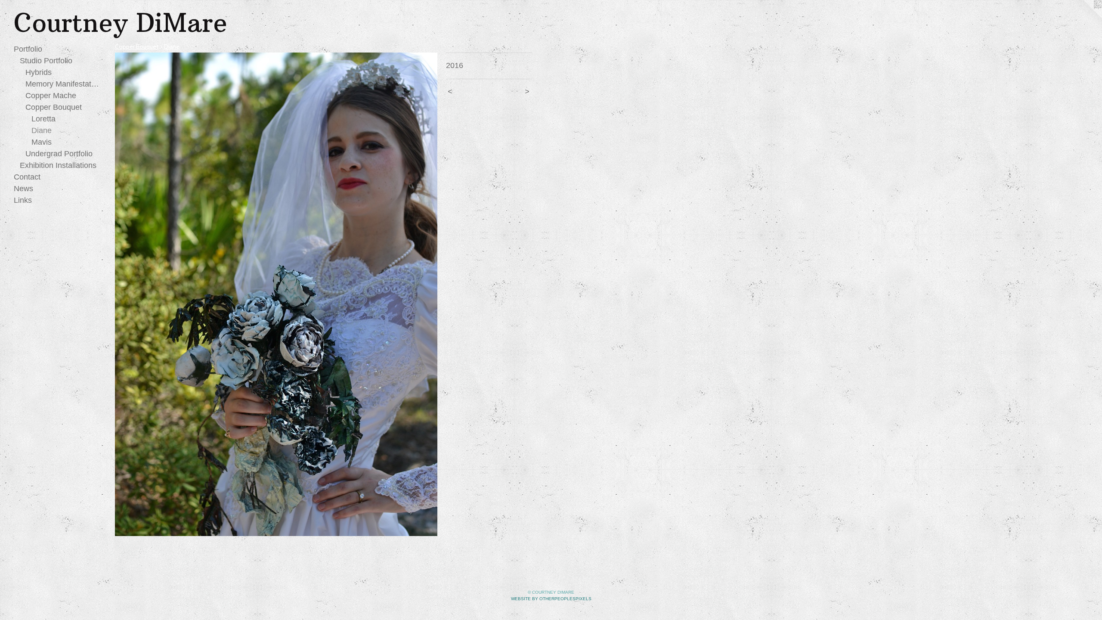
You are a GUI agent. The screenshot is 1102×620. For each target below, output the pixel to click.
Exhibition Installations (58, 165)
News (23, 188)
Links (23, 200)
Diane (41, 130)
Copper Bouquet (53, 107)
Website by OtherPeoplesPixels (551, 598)
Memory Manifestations (62, 84)
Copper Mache (50, 95)
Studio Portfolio (46, 60)
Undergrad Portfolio (59, 153)
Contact (27, 177)
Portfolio (28, 49)
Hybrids (38, 72)
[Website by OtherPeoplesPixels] (1085, 17)
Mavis (41, 142)
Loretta (43, 119)
